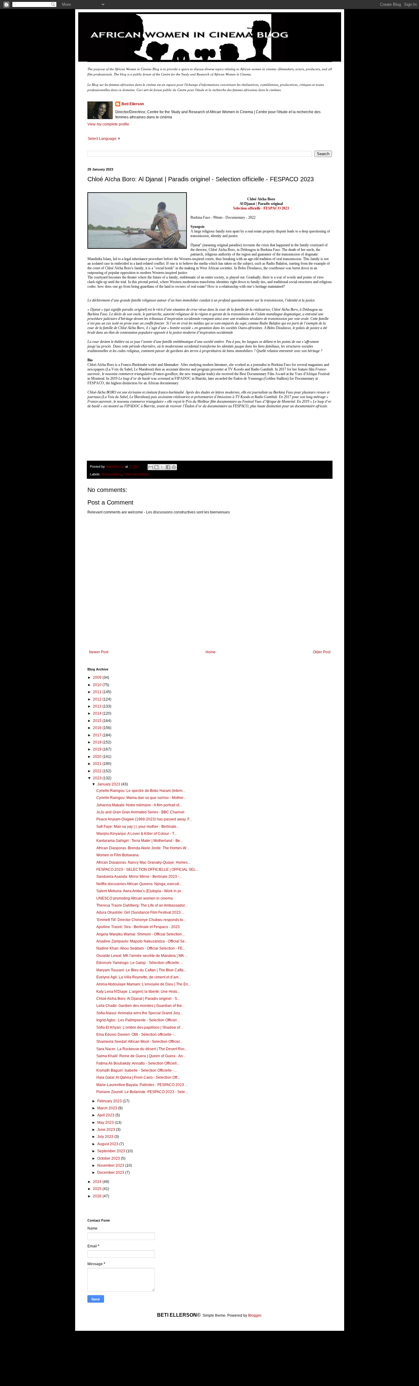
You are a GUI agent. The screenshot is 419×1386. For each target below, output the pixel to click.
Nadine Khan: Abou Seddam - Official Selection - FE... (140, 948)
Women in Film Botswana (117, 855)
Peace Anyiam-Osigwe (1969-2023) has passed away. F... (144, 819)
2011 (97, 692)
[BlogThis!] (156, 467)
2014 (97, 713)
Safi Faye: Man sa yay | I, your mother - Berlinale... (137, 826)
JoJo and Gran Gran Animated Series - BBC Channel (140, 812)
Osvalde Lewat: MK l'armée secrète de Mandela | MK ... (142, 956)
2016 (97, 728)
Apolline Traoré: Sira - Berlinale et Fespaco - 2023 (138, 927)
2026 (97, 1196)
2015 (97, 721)
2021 (97, 764)
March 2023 (107, 1108)
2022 (97, 771)
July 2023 (105, 1137)
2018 (97, 742)
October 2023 (109, 1158)
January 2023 (109, 784)
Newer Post (98, 652)
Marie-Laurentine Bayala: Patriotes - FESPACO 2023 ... (142, 1085)
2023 (97, 778)
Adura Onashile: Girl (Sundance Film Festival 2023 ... (140, 912)
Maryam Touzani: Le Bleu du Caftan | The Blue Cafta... (141, 970)
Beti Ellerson (132, 104)
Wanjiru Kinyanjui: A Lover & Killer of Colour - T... (136, 833)
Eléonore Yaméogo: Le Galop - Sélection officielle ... (139, 963)
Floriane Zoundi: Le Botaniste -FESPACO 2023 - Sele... (142, 1092)
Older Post (321, 652)
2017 (97, 735)
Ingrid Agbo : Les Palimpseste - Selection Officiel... (137, 1020)
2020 (97, 756)
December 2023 (111, 1172)
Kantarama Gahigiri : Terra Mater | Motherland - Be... (139, 841)
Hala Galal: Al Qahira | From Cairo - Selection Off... (138, 1077)
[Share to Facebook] (168, 467)
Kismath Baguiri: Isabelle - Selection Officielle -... (136, 1070)
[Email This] (151, 467)
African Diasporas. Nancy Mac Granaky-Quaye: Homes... (143, 862)
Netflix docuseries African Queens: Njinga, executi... (139, 884)
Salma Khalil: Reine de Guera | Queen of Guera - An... (141, 1056)
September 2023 (111, 1151)
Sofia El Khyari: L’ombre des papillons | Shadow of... (139, 1027)
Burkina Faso (111, 474)
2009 (97, 677)
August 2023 (108, 1144)
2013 (97, 706)
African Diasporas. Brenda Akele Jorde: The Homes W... (142, 848)
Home (211, 652)
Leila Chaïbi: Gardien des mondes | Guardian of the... (140, 1006)
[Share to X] (162, 467)
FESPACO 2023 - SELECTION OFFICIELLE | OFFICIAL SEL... (147, 869)
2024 (97, 1182)
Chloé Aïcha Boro (136, 474)
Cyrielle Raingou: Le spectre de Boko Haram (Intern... (140, 791)
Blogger (254, 1315)
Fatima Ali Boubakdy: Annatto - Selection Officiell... (137, 1063)
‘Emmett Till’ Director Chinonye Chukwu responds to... (141, 920)
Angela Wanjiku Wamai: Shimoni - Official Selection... (140, 934)
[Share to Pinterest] (174, 467)
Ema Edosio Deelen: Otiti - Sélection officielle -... (136, 1034)
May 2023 (106, 1122)
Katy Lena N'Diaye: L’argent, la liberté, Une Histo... (138, 991)
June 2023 (106, 1129)
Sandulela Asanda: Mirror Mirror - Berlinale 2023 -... (139, 876)
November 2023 (111, 1165)
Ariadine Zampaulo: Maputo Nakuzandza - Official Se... (141, 941)
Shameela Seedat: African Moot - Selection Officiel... (139, 1041)
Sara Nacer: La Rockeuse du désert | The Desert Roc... (141, 1049)
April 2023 (106, 1115)
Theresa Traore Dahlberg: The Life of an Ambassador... (141, 905)
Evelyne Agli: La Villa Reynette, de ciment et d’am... (138, 977)
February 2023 (110, 1101)
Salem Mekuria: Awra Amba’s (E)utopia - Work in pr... (139, 891)
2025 (97, 1189)
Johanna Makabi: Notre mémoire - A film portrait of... (139, 805)
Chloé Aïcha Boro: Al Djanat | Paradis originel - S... (138, 998)
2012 (97, 699)
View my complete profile (108, 124)
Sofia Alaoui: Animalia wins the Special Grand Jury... (139, 1013)
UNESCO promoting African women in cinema (134, 898)
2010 (97, 685)
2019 (97, 749)
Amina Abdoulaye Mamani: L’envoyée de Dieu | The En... (143, 984)
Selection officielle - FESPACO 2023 (261, 208)
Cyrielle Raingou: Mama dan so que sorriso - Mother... (141, 798)
